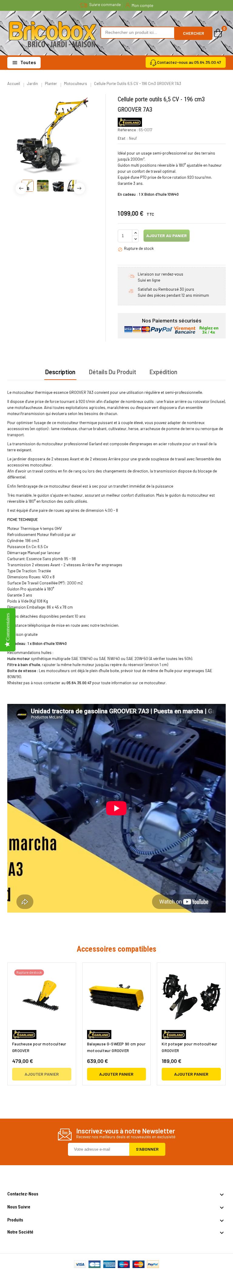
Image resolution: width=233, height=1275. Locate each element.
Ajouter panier (42, 1074)
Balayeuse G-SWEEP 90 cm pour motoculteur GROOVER (116, 1047)
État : (123, 138)
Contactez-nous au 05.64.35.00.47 (189, 62)
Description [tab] (60, 371)
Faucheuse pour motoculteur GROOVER (39, 1047)
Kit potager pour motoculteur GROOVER (189, 1047)
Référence (127, 129)
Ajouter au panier (166, 235)
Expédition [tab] (163, 371)
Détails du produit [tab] (112, 371)
